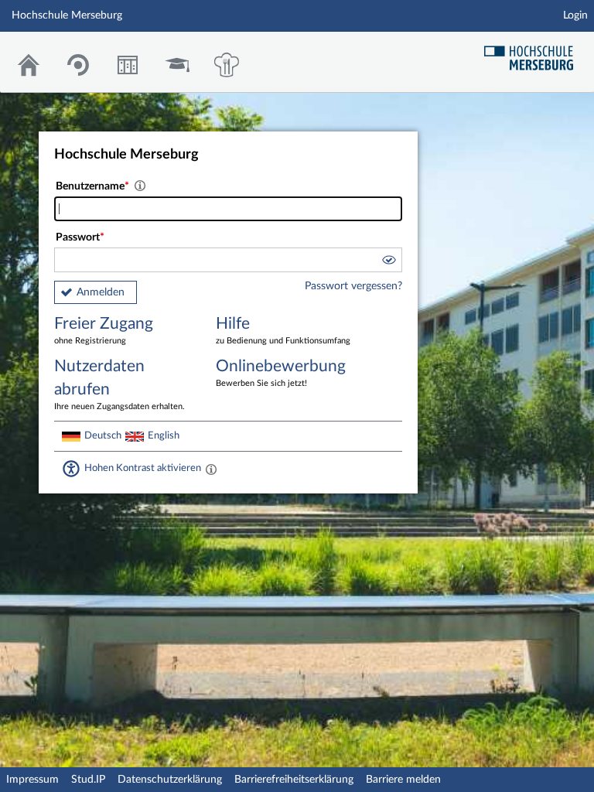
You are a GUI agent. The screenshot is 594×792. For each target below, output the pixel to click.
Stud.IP (88, 779)
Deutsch (102, 435)
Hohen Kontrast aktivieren (142, 468)
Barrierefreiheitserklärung (293, 779)
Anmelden (101, 292)
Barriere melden (403, 779)
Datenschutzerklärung (170, 779)
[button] (388, 262)
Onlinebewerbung (281, 372)
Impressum (32, 779)
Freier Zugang (103, 330)
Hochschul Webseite (534, 52)
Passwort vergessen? (353, 286)
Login (575, 15)
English (163, 435)
